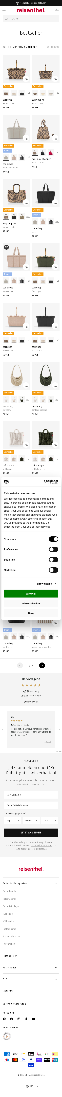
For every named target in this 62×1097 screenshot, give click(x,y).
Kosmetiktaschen (12, 936)
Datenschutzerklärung (42, 845)
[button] (4, 10)
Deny (31, 613)
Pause (59, 751)
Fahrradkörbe (10, 929)
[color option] (6, 93)
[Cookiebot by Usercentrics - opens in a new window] (44, 481)
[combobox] (31, 18)
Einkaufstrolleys (11, 906)
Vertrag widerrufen (15, 1004)
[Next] (59, 729)
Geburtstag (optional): (15, 813)
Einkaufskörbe (10, 891)
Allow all (31, 593)
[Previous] (2, 729)
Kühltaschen (9, 921)
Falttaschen (9, 944)
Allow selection (31, 603)
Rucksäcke (8, 914)
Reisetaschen (10, 899)
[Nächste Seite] (42, 665)
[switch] (53, 549)
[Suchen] (6, 18)
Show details (44, 583)
